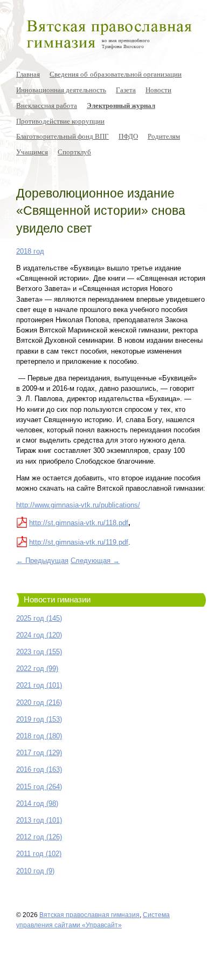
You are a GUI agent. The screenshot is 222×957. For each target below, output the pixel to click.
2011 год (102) (38, 854)
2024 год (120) (39, 635)
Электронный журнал (121, 105)
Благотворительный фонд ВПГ (62, 136)
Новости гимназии (57, 599)
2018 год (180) (39, 736)
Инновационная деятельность (61, 89)
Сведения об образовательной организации (116, 74)
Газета (126, 89)
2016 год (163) (39, 769)
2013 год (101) (39, 820)
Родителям (164, 136)
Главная (28, 74)
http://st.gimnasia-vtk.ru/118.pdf (78, 523)
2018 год (30, 251)
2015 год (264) (39, 787)
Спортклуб (74, 152)
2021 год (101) (39, 685)
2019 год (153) (39, 719)
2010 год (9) (35, 871)
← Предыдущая (42, 560)
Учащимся (32, 152)
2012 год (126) (39, 837)
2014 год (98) (37, 803)
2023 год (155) (39, 652)
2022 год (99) (37, 668)
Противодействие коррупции (60, 121)
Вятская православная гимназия (89, 914)
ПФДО (128, 136)
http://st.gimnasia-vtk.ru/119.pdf (78, 542)
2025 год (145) (39, 618)
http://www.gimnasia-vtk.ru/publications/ (78, 505)
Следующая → (95, 560)
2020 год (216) (39, 702)
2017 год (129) (39, 753)
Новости (158, 89)
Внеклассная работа (46, 105)
